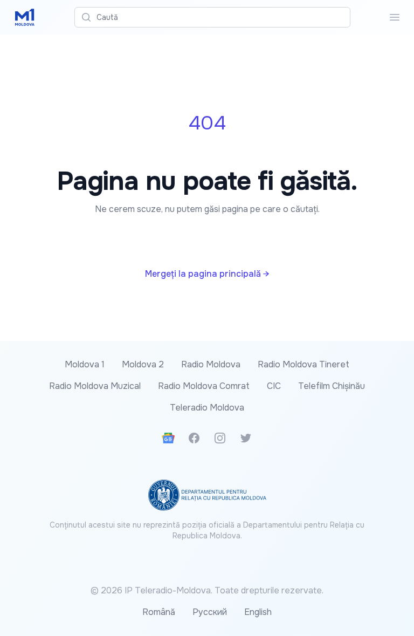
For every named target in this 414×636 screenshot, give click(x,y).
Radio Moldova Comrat (204, 386)
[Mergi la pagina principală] (25, 17)
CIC (274, 386)
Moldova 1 (85, 364)
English (258, 612)
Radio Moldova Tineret (303, 364)
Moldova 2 (143, 364)
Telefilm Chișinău (331, 386)
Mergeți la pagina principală (207, 273)
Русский (209, 612)
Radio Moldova (210, 364)
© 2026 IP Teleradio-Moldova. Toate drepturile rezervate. (207, 590)
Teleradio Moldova (207, 407)
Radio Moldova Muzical (95, 386)
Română (158, 612)
